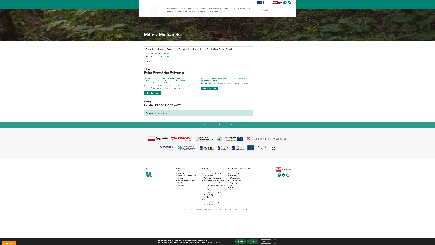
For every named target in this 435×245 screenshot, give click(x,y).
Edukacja (182, 12)
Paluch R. (236, 84)
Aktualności (172, 8)
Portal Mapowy (235, 180)
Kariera (206, 199)
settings (218, 242)
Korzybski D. (154, 86)
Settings (266, 241)
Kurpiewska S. (168, 88)
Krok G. (229, 84)
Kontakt (214, 12)
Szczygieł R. (174, 86)
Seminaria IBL (230, 8)
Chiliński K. (245, 84)
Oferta (203, 8)
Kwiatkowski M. (185, 86)
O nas (182, 8)
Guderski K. (157, 88)
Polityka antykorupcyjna (212, 178)
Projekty (192, 8)
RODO (206, 168)
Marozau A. (212, 84)
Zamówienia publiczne (199, 12)
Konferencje (215, 8)
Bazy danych (234, 173)
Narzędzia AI (234, 190)
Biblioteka (171, 12)
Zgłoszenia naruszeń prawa (214, 180)
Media (206, 197)
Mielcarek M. (164, 86)
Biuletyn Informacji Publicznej (240, 168)
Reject (252, 241)
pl (254, 3)
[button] (259, 2)
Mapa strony (208, 195)
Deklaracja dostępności (212, 171)
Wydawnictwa (244, 8)
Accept (240, 241)
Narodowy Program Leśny (187, 175)
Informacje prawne (236, 171)
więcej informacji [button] (152, 93)
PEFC (232, 187)
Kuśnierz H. (178, 88)
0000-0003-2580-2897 (166, 56)
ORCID (180, 183)
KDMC (248, 209)
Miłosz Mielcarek (164, 53)
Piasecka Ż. (148, 88)
